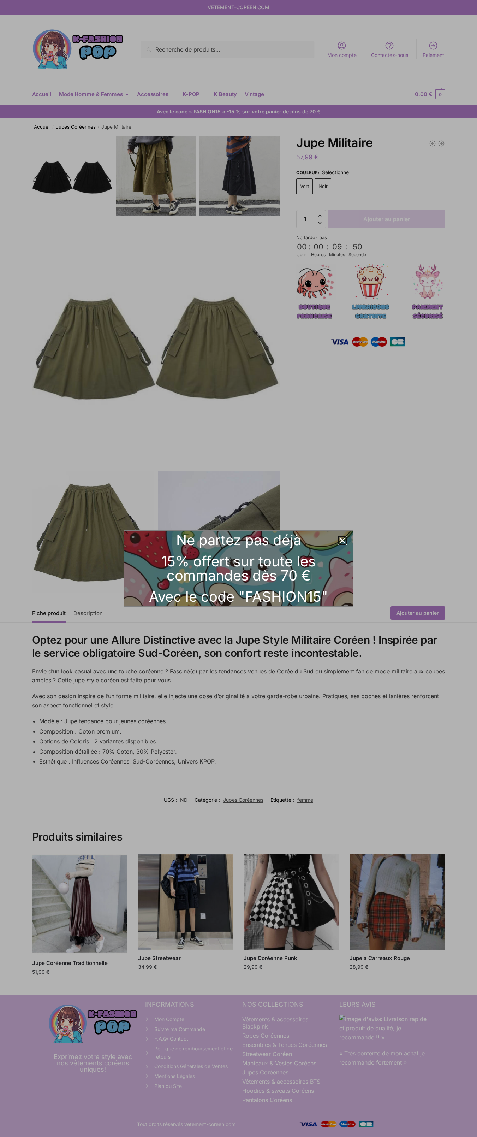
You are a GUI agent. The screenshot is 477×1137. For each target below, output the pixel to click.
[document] (238, 568)
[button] (342, 540)
